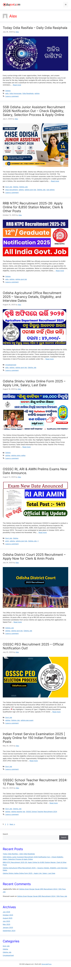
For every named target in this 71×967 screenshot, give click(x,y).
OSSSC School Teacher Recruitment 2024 (41, 812)
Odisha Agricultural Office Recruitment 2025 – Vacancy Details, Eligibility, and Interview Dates (32, 296)
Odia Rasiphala (28, 93)
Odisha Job (23, 187)
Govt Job (8, 187)
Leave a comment (12, 96)
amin (7, 541)
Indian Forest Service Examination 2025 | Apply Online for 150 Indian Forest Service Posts (34, 738)
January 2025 (8, 927)
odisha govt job (30, 190)
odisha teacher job (18, 812)
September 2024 (9, 931)
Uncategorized (10, 365)
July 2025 (6, 921)
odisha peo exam (27, 720)
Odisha (8, 91)
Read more (17, 85)
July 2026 (6, 912)
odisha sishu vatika (18, 455)
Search (5, 834)
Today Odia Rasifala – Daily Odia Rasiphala (35, 28)
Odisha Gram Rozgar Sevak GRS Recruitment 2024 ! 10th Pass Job (42, 896)
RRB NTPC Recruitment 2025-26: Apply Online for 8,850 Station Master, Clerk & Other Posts (33, 207)
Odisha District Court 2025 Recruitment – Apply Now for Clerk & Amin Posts (34, 556)
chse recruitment (11, 190)
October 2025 (8, 915)
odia (7, 93)
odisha (36, 93)
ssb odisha (50, 190)
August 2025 (7, 918)
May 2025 (6, 924)
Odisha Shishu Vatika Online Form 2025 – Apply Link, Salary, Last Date (34, 383)
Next (12, 824)
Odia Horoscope (15, 93)
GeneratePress (46, 964)
